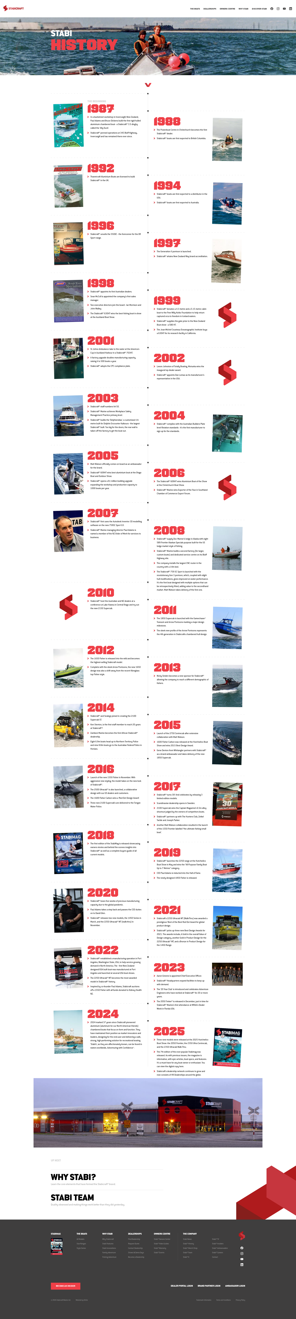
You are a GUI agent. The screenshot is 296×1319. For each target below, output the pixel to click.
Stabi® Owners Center (162, 1239)
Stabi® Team (187, 1253)
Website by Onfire (82, 1300)
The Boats (195, 9)
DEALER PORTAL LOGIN (182, 1286)
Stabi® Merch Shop (190, 1248)
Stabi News (187, 1239)
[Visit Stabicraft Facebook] (271, 8)
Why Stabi (243, 9)
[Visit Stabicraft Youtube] (284, 8)
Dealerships (210, 9)
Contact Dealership (135, 1248)
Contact (215, 1257)
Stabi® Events (159, 1253)
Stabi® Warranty (160, 1248)
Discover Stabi (259, 9)
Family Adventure (109, 1253)
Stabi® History (188, 1244)
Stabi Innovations (109, 1248)
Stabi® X (186, 1257)
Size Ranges (81, 1244)
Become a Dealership (136, 1257)
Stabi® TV (215, 1239)
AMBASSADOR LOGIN (235, 1286)
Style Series (81, 1248)
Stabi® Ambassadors (220, 1248)
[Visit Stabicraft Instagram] (278, 8)
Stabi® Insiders (218, 1244)
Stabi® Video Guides (161, 1244)
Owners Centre (227, 9)
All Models (80, 1239)
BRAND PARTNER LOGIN (209, 1286)
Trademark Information (203, 1300)
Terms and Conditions (223, 1300)
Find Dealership (134, 1239)
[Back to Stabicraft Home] (12, 8)
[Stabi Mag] (64, 1246)
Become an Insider (65, 1286)
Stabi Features (107, 1244)
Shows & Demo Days (136, 1253)
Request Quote (133, 1244)
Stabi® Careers (217, 1253)
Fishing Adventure (109, 1257)
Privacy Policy (240, 1300)
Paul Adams (95, 121)
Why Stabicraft (108, 1239)
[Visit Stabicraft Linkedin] (290, 8)
